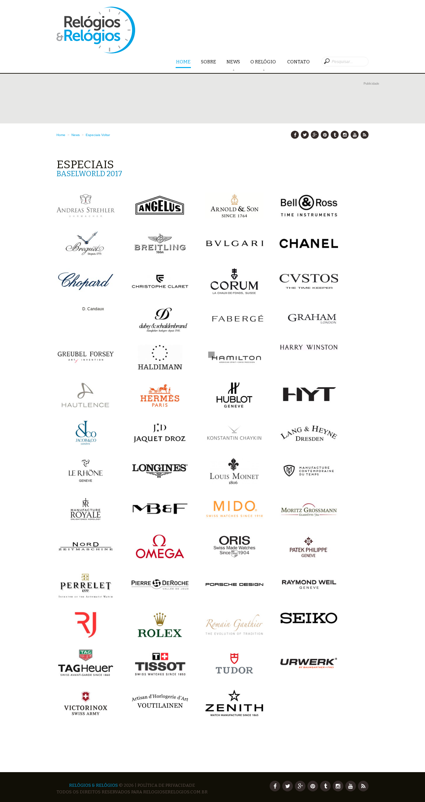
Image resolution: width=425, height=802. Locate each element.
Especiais (93, 135)
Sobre (208, 62)
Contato (298, 62)
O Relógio (263, 62)
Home (183, 62)
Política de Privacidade (166, 785)
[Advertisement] (217, 102)
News (233, 62)
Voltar (105, 135)
